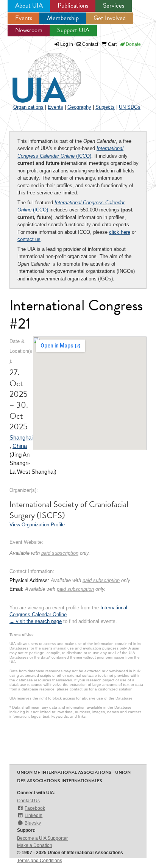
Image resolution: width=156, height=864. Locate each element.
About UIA (29, 5)
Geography (79, 107)
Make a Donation (34, 845)
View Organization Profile (37, 524)
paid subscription (59, 553)
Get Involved (110, 18)
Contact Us (28, 800)
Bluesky (33, 823)
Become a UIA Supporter (42, 838)
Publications (73, 5)
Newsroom (28, 30)
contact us (29, 239)
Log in (66, 44)
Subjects (105, 107)
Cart (112, 44)
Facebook (35, 808)
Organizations (28, 107)
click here (119, 232)
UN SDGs (129, 107)
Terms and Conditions (39, 860)
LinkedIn (33, 815)
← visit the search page (35, 621)
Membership (63, 18)
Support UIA (73, 30)
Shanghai (21, 437)
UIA (37, 73)
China (19, 446)
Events (23, 18)
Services (113, 5)
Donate (133, 44)
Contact (89, 44)
